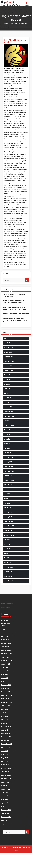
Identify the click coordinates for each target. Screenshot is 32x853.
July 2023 (7, 489)
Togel (3, 626)
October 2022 (8, 530)
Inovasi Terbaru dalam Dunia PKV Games (16, 313)
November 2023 (9, 471)
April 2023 (7, 503)
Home (6, 23)
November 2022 (9, 526)
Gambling (4, 620)
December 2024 (9, 411)
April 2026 (7, 338)
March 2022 (7, 562)
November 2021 (9, 581)
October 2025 (8, 366)
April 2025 (7, 393)
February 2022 (8, 567)
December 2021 (9, 576)
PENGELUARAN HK (7, 603)
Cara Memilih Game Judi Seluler (15, 41)
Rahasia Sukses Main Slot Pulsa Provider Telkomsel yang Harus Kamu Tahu (15, 320)
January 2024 (8, 462)
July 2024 (7, 434)
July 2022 (7, 544)
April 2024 (7, 448)
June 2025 (7, 384)
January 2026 (8, 352)
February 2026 (8, 347)
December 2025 (9, 356)
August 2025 (8, 375)
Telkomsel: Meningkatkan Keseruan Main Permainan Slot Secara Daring (14, 308)
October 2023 (8, 475)
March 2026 (7, 343)
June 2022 (7, 549)
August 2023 (8, 485)
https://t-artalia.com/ (14, 121)
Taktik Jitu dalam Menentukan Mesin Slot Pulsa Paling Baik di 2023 (15, 301)
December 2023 (9, 466)
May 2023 (7, 498)
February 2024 (8, 457)
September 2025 (9, 370)
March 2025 (7, 398)
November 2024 (9, 416)
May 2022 (7, 553)
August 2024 (8, 430)
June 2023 (7, 494)
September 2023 (9, 480)
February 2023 (8, 512)
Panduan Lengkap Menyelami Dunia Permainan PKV (14, 295)
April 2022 (7, 558)
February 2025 (8, 402)
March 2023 (7, 507)
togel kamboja (5, 608)
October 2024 (8, 421)
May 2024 (7, 443)
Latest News (5, 623)
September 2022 (9, 535)
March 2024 (7, 453)
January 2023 (8, 517)
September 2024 (9, 425)
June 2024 (7, 439)
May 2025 (7, 389)
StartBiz (16, 850)
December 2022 (9, 521)
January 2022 (8, 572)
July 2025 (7, 379)
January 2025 (8, 407)
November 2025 (9, 361)
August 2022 (8, 539)
